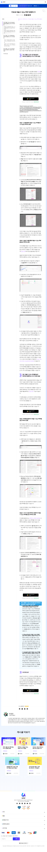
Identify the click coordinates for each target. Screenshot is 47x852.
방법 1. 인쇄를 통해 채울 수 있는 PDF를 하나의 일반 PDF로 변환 (9, 28)
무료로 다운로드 (31, 98)
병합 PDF (31, 391)
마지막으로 (5, 53)
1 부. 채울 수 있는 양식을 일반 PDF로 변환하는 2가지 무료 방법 (9, 23)
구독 (16, 838)
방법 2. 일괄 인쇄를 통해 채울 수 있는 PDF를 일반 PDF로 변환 (9, 31)
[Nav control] (45, 2)
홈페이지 (20, 19)
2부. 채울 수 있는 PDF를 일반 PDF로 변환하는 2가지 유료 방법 (9, 36)
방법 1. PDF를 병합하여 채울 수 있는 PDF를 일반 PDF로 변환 (9, 41)
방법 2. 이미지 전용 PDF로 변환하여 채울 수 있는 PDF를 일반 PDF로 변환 (9, 45)
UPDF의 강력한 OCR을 (34, 518)
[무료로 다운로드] (31, 98)
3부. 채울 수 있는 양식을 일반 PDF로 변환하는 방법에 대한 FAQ (9, 49)
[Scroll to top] (44, 849)
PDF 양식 (25, 19)
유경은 (17, 15)
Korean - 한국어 (24, 843)
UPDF (4, 2)
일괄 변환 (23, 251)
